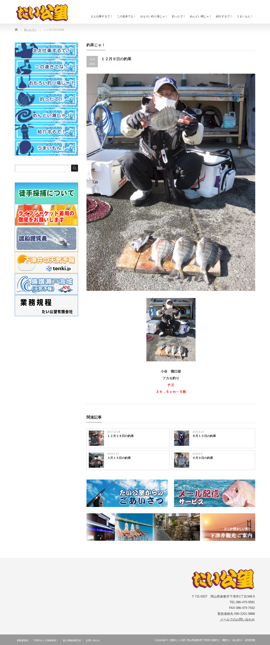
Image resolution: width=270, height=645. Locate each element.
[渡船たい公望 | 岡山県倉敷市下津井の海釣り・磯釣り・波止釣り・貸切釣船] (44, 12)
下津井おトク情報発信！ (45, 640)
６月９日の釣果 (202, 457)
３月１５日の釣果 (119, 457)
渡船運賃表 (22, 640)
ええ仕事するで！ (102, 16)
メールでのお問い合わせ (237, 619)
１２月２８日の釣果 (120, 436)
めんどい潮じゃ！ (201, 16)
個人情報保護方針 (72, 640)
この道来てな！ (126, 16)
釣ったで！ (179, 16)
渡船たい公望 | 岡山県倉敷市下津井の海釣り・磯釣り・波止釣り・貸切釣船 (212, 640)
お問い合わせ (93, 640)
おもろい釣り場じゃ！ (154, 16)
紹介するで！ (224, 16)
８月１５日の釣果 (204, 436)
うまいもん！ (245, 16)
